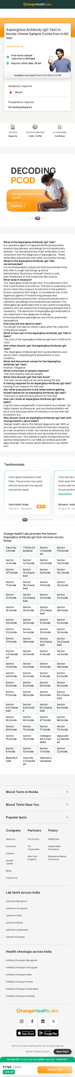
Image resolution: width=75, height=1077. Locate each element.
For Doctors (33, 839)
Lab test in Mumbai (15, 936)
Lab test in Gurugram (16, 908)
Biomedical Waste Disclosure (57, 858)
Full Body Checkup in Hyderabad (22, 988)
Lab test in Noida (14, 922)
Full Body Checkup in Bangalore (21, 960)
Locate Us (11, 846)
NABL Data (53, 839)
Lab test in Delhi (14, 915)
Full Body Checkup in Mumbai (20, 996)
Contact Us (11, 877)
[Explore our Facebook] (32, 1021)
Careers (10, 853)
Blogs (8, 870)
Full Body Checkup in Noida (19, 981)
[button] (69, 12)
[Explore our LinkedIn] (43, 1021)
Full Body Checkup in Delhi (19, 974)
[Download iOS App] (26, 1033)
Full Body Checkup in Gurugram (22, 967)
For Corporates (33, 848)
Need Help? (62, 1051)
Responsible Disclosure (54, 848)
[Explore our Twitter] (53, 1021)
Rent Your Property (33, 858)
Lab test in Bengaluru (16, 901)
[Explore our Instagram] (21, 1021)
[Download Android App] (48, 1033)
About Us (10, 839)
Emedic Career (9, 862)
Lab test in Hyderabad (17, 929)
